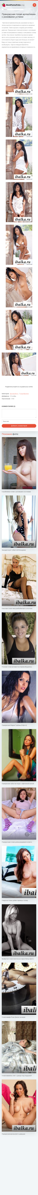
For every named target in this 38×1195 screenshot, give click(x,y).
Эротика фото (14, 393)
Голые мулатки (24, 393)
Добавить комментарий (19, 426)
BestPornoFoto (15, 5)
